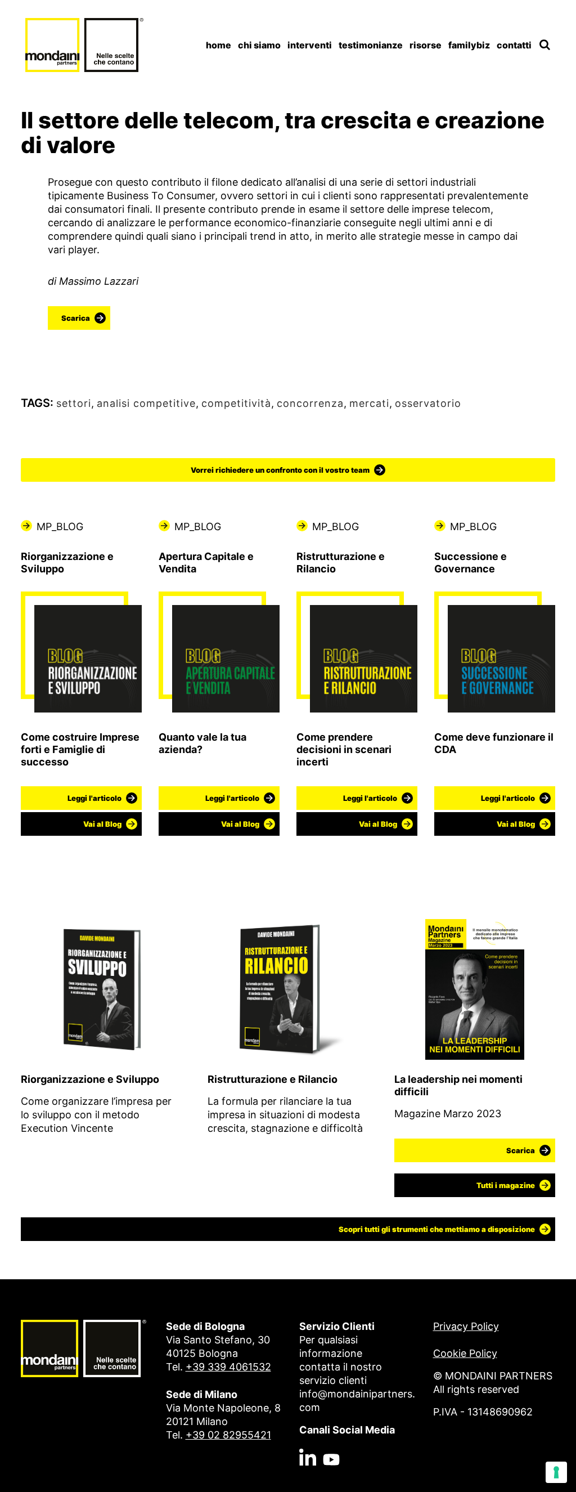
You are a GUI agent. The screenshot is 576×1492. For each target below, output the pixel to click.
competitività (236, 403)
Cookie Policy (465, 1353)
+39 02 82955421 (228, 1435)
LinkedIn (307, 1434)
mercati (369, 403)
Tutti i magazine (505, 1185)
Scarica (75, 317)
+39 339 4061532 (228, 1367)
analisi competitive (146, 403)
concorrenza (310, 403)
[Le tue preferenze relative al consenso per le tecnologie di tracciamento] (556, 1472)
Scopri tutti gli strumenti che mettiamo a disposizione (437, 1229)
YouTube (331, 1434)
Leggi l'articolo (95, 798)
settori (73, 403)
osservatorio (428, 403)
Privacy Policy (466, 1326)
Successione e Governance (470, 562)
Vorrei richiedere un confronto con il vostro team (280, 469)
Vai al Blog (102, 823)
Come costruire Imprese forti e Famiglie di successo (80, 749)
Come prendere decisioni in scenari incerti (344, 749)
